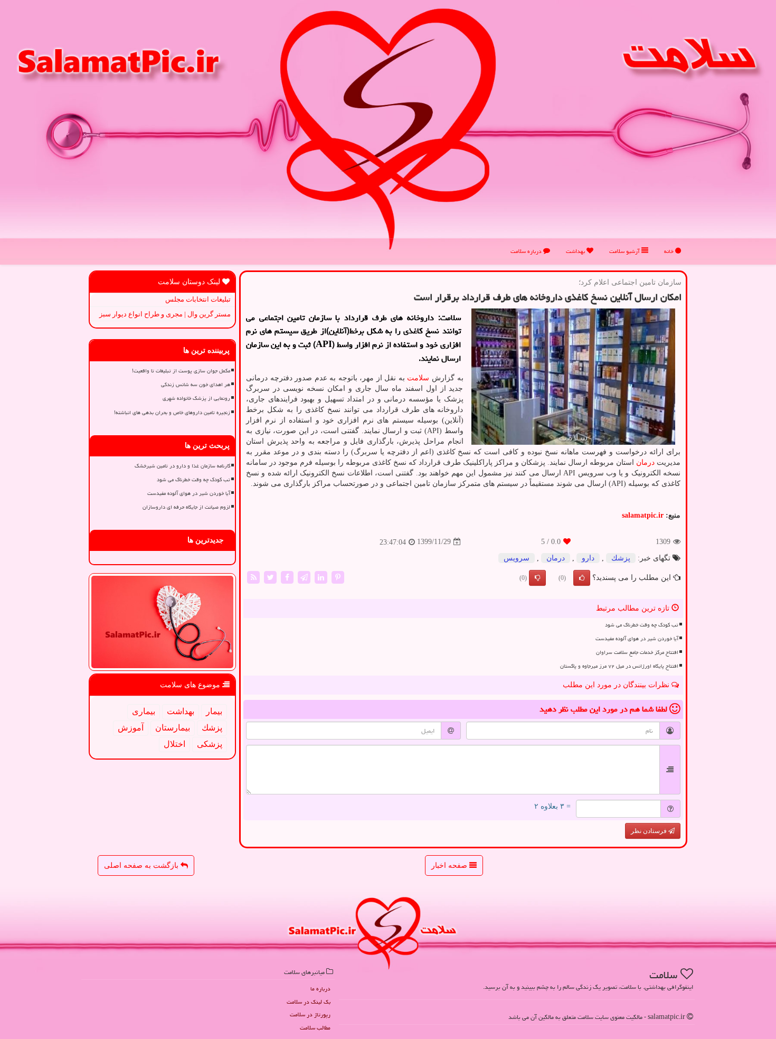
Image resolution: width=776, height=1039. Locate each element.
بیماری (143, 711)
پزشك (620, 558)
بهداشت (576, 251)
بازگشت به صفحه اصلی (142, 865)
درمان (645, 462)
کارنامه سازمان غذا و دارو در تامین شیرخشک (182, 466)
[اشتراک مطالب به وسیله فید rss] (253, 577)
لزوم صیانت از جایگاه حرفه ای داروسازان (186, 507)
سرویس (516, 558)
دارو (588, 558)
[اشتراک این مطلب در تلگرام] (304, 577)
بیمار (214, 711)
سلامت (418, 378)
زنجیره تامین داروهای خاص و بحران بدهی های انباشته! (172, 412)
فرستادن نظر (649, 831)
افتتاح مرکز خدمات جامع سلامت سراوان (637, 652)
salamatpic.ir (643, 515)
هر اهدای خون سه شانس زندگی (195, 384)
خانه (669, 251)
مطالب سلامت (315, 1027)
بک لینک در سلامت (308, 1001)
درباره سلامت (526, 251)
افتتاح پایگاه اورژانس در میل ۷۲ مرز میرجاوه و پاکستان (619, 666)
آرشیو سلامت (625, 251)
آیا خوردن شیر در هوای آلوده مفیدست (636, 638)
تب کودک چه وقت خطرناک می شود (641, 625)
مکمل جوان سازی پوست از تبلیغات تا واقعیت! (181, 371)
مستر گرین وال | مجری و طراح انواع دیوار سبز (165, 314)
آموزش (131, 727)
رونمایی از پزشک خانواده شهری (196, 398)
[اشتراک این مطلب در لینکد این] (321, 577)
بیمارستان (172, 727)
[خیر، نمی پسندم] (537, 578)
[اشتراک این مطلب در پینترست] (337, 577)
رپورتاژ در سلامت (310, 1014)
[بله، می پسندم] (581, 578)
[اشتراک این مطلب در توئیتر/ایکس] (270, 577)
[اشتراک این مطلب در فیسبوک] (287, 577)
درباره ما (320, 988)
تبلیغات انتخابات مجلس (198, 299)
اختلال (174, 744)
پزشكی (209, 744)
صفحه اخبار (450, 865)
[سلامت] (388, 129)
